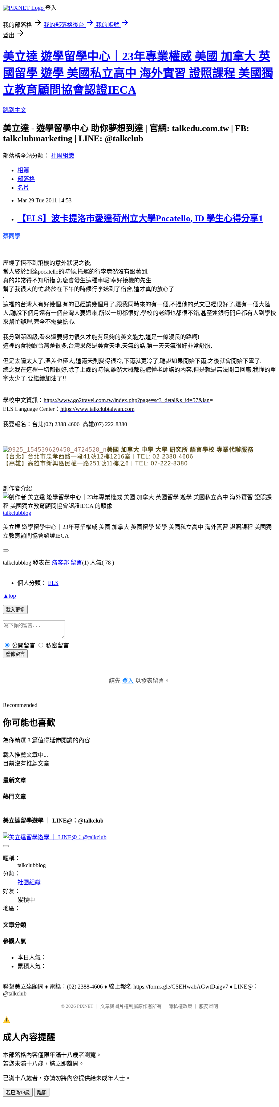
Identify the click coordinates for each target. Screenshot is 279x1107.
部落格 (26, 179)
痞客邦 (60, 562)
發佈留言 (15, 654)
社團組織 (62, 156)
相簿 (23, 170)
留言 (76, 562)
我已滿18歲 (18, 1092)
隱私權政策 (180, 1006)
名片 (23, 188)
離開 (41, 1092)
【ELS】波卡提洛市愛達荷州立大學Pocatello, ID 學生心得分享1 (140, 218)
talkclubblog (17, 513)
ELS (53, 583)
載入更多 (15, 610)
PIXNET (85, 1006)
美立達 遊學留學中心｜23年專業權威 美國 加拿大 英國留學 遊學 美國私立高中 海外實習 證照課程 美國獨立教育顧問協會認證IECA (138, 73)
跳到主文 (14, 110)
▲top (9, 596)
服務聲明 (208, 1006)
